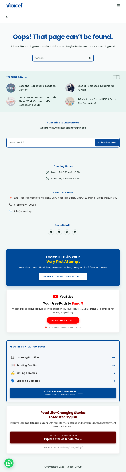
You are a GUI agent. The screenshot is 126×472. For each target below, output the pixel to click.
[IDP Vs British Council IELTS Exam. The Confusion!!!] (70, 101)
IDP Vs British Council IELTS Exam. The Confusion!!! (97, 101)
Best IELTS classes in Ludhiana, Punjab (96, 87)
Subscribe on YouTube (63, 311)
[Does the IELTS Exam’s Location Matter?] (11, 88)
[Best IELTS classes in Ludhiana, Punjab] (70, 88)
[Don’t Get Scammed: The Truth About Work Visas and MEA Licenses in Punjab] (11, 101)
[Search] (7, 17)
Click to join (63, 267)
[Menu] (118, 5)
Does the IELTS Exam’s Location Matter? (37, 87)
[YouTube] (51, 232)
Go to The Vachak (63, 429)
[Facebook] (59, 232)
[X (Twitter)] (67, 232)
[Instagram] (75, 232)
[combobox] (60, 58)
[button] (9, 463)
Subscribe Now (107, 142)
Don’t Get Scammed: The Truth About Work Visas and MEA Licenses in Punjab (37, 101)
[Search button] (90, 58)
